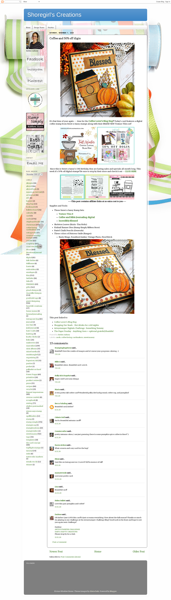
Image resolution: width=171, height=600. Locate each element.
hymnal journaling (34, 314)
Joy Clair (29, 325)
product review (32, 380)
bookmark (30, 207)
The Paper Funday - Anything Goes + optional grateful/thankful (84, 331)
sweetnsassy (89, 337)
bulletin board (32, 210)
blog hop (30, 204)
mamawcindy (60, 473)
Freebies (51, 27)
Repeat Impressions (34, 392)
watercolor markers (34, 457)
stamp (29, 419)
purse (28, 383)
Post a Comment (59, 542)
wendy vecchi (31, 462)
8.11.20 (57, 410)
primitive (30, 377)
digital (29, 257)
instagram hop (32, 319)
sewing (29, 403)
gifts (28, 287)
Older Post (139, 551)
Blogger (113, 591)
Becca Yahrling (61, 403)
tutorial (29, 451)
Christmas (30, 225)
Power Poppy (31, 374)
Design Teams (39, 27)
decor (28, 250)
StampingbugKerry (63, 348)
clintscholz (94, 591)
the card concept (33, 443)
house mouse (31, 311)
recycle (29, 389)
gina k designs (32, 290)
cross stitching (32, 247)
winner (29, 465)
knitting (29, 334)
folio (28, 281)
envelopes (30, 272)
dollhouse (30, 263)
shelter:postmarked (34, 406)
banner (29, 201)
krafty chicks (31, 337)
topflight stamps (33, 448)
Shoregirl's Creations (54, 14)
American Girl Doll (34, 192)
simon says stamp (34, 411)
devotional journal (34, 252)
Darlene (58, 514)
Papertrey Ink (32, 361)
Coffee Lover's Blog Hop (101, 121)
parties (29, 363)
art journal (30, 195)
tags (28, 437)
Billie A (57, 362)
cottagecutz (31, 233)
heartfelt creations (34, 306)
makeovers (31, 343)
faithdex (29, 278)
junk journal (31, 328)
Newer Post (56, 551)
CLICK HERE (130, 171)
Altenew (29, 183)
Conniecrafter (61, 431)
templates (30, 440)
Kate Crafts (31, 331)
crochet (29, 241)
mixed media (31, 352)
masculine (30, 346)
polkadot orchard (33, 369)
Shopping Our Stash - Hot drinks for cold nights (76, 325)
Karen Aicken (60, 445)
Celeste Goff (60, 417)
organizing (31, 357)
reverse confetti (33, 397)
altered (29, 186)
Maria (57, 389)
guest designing (33, 301)
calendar (30, 213)
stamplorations (33, 428)
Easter (29, 266)
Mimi (57, 459)
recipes (29, 386)
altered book (31, 189)
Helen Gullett (60, 501)
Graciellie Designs (34, 293)
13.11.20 (58, 507)
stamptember (32, 431)
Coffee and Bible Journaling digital (77, 217)
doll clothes (31, 260)
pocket (29, 366)
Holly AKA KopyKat (63, 376)
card (28, 216)
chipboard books (33, 222)
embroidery (31, 269)
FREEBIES (30, 284)
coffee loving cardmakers (72, 337)
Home (28, 27)
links (28, 340)
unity (28, 454)
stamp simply (32, 422)
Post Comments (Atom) (71, 557)
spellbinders (31, 416)
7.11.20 (57, 354)
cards (58, 337)
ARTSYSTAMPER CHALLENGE (67, 529)
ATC (28, 198)
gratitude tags (32, 298)
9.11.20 (57, 465)
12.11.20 (58, 479)
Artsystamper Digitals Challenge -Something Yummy (79, 328)
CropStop (30, 244)
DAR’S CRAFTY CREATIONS (66, 532)
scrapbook (30, 400)
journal (29, 322)
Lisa (56, 487)
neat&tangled (32, 355)
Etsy (28, 275)
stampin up (31, 425)
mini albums (31, 349)
